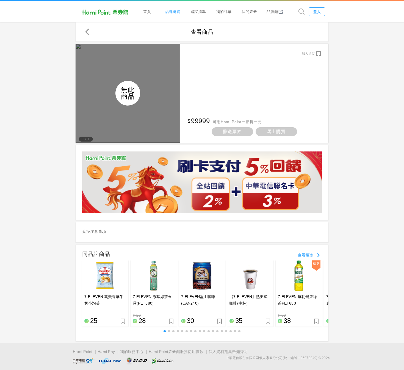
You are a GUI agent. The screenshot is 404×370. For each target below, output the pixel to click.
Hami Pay (106, 351)
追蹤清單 (198, 11)
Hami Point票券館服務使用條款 (176, 351)
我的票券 (249, 11)
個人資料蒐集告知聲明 (228, 351)
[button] (165, 331)
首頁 (147, 11)
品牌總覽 (172, 11)
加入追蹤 (308, 54)
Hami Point (83, 351)
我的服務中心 (132, 351)
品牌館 (272, 11)
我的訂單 (223, 11)
